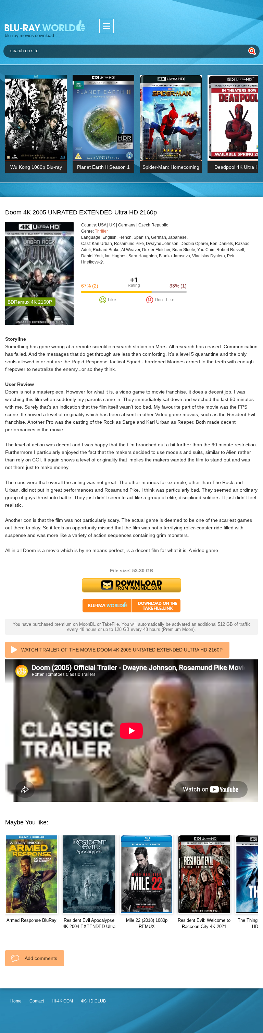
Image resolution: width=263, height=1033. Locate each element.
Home (16, 1001)
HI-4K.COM (62, 1001)
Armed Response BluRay (32, 920)
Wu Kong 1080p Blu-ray (36, 167)
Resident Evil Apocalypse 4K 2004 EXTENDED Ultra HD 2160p (89, 926)
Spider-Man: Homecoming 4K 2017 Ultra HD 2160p (170, 168)
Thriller (101, 231)
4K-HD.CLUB (93, 1001)
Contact (36, 1001)
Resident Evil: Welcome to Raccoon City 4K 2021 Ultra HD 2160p (204, 926)
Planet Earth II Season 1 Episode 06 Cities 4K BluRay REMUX (103, 168)
